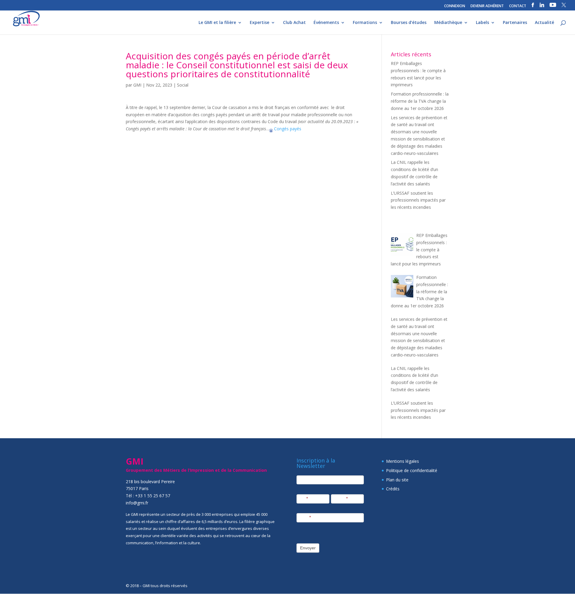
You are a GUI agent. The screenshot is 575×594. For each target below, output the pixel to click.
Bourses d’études (408, 22)
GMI (137, 85)
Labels (482, 22)
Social (182, 85)
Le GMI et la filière (217, 22)
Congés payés (287, 129)
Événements (326, 22)
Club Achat (294, 22)
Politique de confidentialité (411, 470)
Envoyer (308, 547)
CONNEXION (454, 6)
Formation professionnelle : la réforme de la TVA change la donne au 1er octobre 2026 (420, 101)
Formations (365, 22)
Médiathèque (448, 22)
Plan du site (397, 480)
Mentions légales (402, 461)
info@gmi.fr (137, 503)
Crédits (393, 489)
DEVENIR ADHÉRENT (487, 6)
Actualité (544, 22)
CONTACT (517, 6)
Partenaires (515, 22)
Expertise (259, 22)
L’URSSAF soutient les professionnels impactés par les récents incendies (418, 200)
